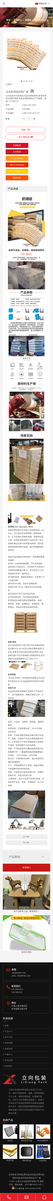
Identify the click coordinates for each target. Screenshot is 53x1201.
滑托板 (20, 1175)
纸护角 (24, 1178)
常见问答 (8, 1060)
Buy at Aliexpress (17, 165)
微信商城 (17, 178)
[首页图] (26, 892)
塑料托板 (16, 1178)
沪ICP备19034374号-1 (34, 1185)
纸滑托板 (40, 1175)
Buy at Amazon (17, 158)
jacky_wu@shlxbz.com (21, 976)
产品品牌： (11, 109)
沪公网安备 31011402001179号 (28, 1188)
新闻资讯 (8, 1049)
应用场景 (8, 1043)
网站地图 (19, 1185)
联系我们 (27, 868)
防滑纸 (8, 1140)
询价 (23, 130)
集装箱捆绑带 (42, 1140)
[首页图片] (26, 933)
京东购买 (17, 152)
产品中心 (8, 1031)
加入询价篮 (24, 137)
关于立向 (8, 1037)
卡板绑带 (41, 1160)
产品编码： (11, 113)
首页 (6, 1026)
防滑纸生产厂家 (34, 1178)
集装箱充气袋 (25, 1140)
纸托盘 (33, 1175)
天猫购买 (17, 145)
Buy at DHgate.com (17, 171)
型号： (9, 105)
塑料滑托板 (25, 1160)
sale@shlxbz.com (19, 973)
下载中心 (8, 1054)
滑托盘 (26, 1175)
